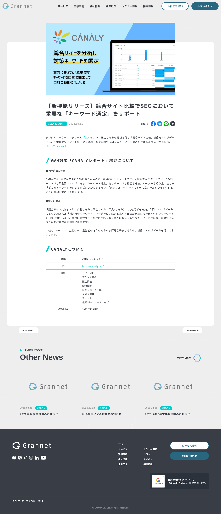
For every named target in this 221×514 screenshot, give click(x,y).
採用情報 (148, 6)
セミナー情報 (129, 6)
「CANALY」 (89, 137)
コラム (147, 454)
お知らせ (148, 459)
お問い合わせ (205, 6)
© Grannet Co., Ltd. (101, 507)
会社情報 (122, 459)
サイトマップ (18, 500)
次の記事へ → (192, 330)
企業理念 (111, 6)
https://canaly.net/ (56, 146)
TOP (120, 444)
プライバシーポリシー (36, 500)
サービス (63, 6)
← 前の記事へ (28, 330)
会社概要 (95, 6)
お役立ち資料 (175, 6)
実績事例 (79, 6)
